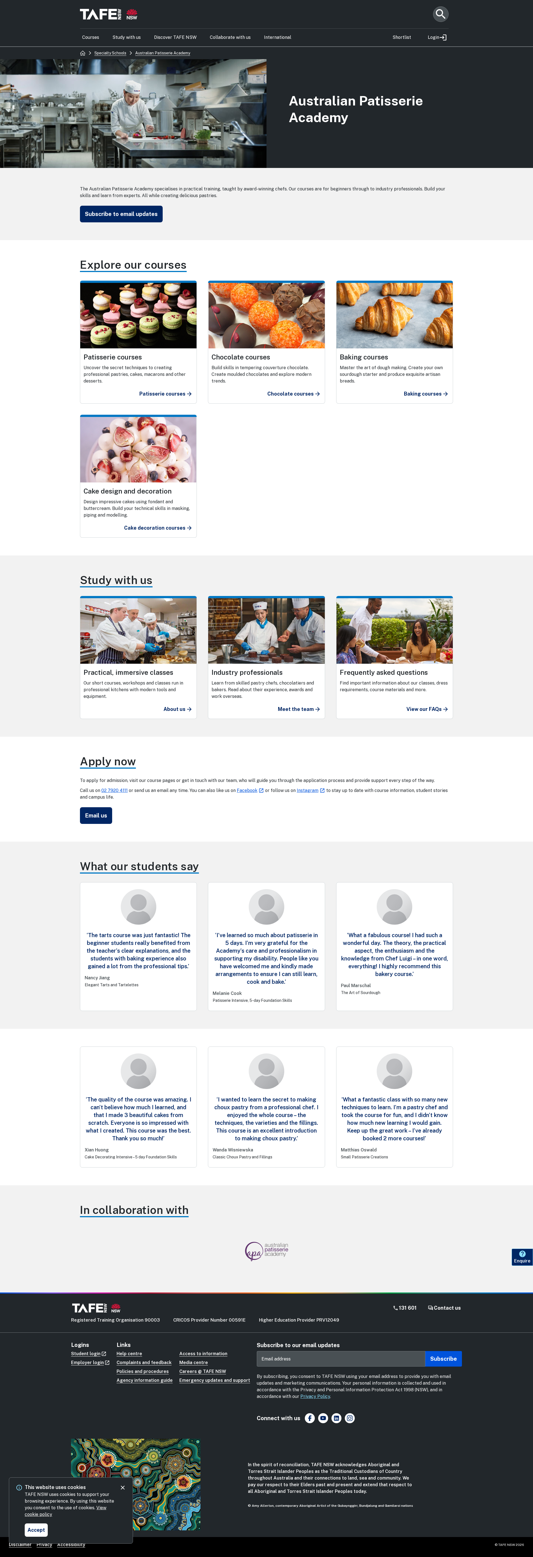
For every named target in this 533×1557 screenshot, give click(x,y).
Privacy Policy (315, 1396)
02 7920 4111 (114, 790)
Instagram (307, 790)
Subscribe (443, 1358)
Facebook (247, 790)
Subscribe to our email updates (298, 1345)
